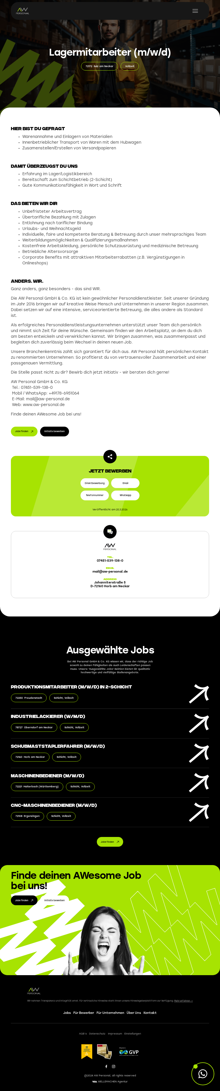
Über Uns (134, 1013)
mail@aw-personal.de (110, 571)
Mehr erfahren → (183, 1000)
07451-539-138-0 (110, 561)
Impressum (115, 1033)
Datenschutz (97, 1033)
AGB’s (83, 1033)
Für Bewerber (83, 1013)
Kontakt (150, 1013)
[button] (195, 11)
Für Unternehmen (110, 1013)
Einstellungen (132, 1033)
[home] (23, 10)
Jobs (67, 1013)
